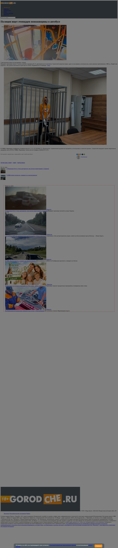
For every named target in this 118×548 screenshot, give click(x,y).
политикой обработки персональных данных (62, 545)
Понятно (98, 546)
